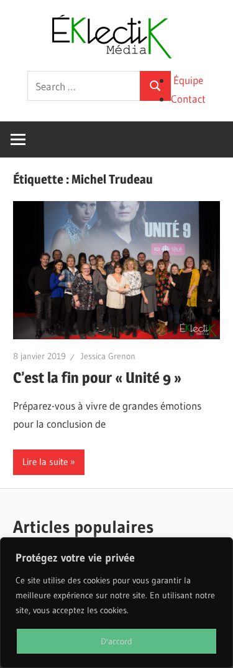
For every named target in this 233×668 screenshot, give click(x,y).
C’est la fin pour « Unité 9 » (97, 378)
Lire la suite (45, 462)
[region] (116, 602)
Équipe (188, 80)
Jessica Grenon (108, 356)
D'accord (116, 641)
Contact (188, 98)
